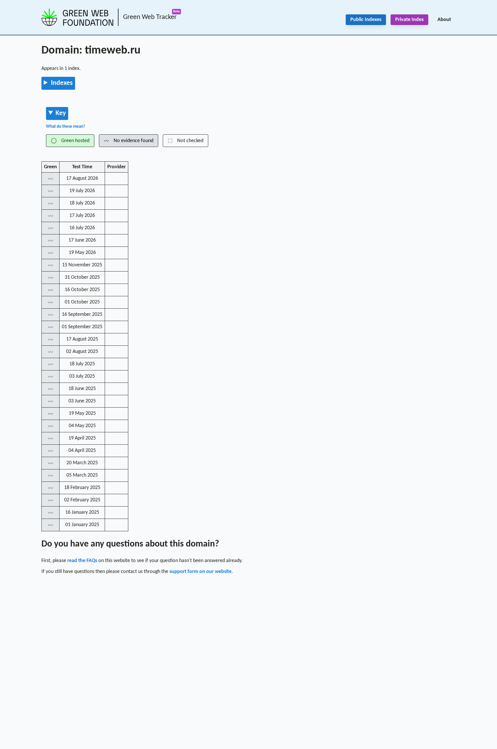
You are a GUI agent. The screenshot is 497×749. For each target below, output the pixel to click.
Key (61, 113)
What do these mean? (65, 127)
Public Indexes (365, 19)
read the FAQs (82, 560)
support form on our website (200, 571)
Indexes (62, 83)
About (444, 19)
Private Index (409, 19)
